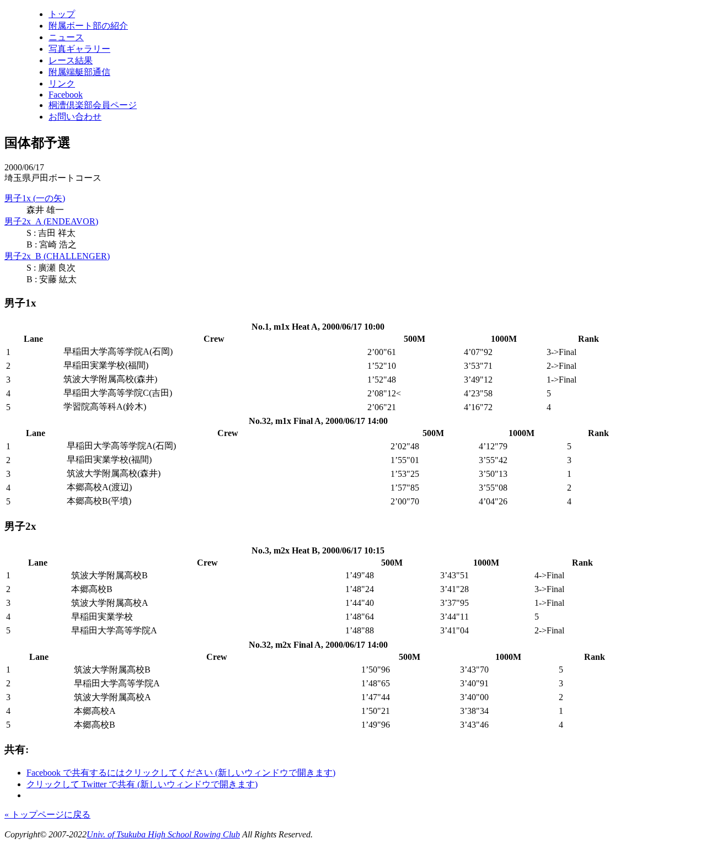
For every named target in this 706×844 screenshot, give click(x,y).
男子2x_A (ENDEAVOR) (51, 221)
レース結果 (71, 60)
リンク (62, 83)
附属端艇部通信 (79, 72)
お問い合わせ (75, 116)
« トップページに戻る (47, 814)
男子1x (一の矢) (34, 198)
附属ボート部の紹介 (88, 25)
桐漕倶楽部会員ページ (93, 105)
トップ (62, 14)
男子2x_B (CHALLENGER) (57, 256)
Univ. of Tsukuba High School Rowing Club (163, 834)
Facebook (66, 94)
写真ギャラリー (79, 48)
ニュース (66, 37)
